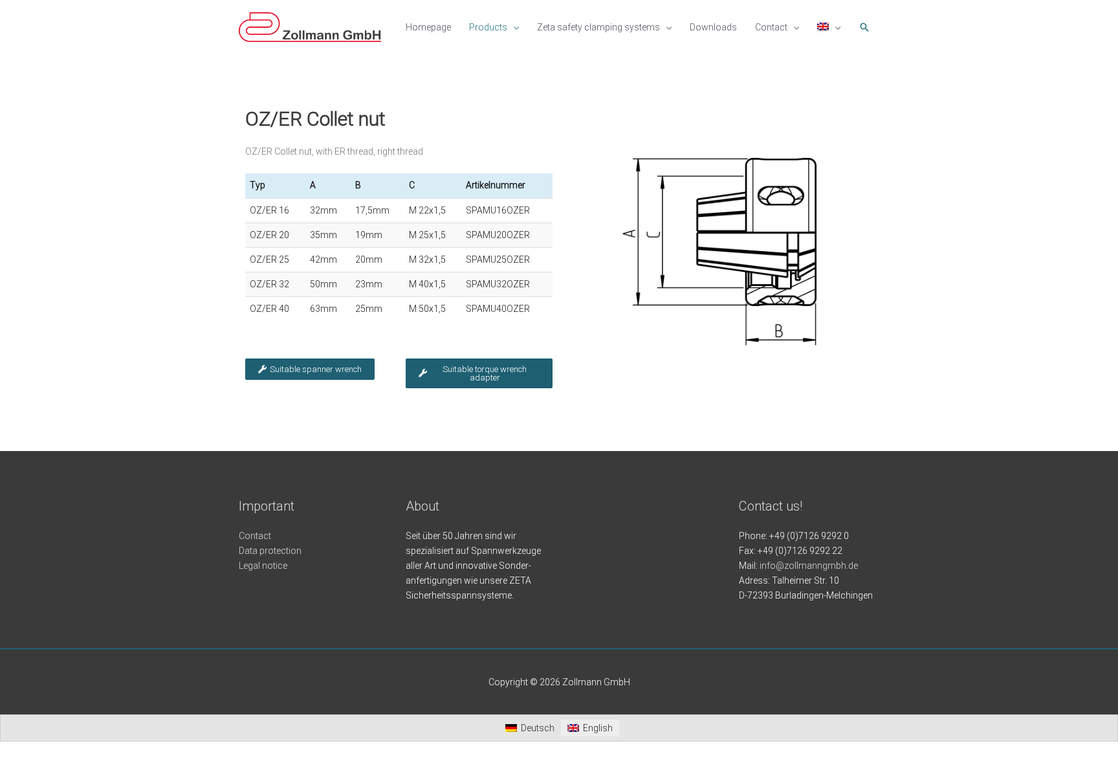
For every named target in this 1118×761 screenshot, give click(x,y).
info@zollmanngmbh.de (809, 565)
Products (488, 27)
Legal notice (263, 565)
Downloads (713, 27)
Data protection (270, 551)
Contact (771, 27)
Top (1087, 730)
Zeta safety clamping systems (598, 27)
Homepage (428, 27)
